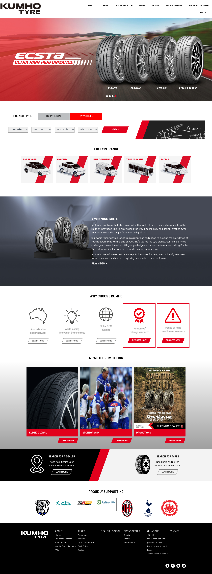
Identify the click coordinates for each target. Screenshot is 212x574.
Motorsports (129, 543)
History (58, 535)
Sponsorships (174, 6)
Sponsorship (132, 531)
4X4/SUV (81, 539)
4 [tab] (115, 96)
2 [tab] (110, 96)
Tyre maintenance (154, 543)
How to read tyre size (156, 539)
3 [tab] (113, 96)
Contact (204, 13)
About (91, 6)
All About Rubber (199, 6)
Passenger (83, 535)
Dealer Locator (124, 6)
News (142, 6)
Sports (127, 539)
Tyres (104, 6)
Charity (127, 535)
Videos (155, 6)
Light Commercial (86, 543)
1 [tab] (107, 96)
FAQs (57, 550)
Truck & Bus (83, 546)
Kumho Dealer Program (65, 546)
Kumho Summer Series (157, 554)
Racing (81, 550)
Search (115, 130)
